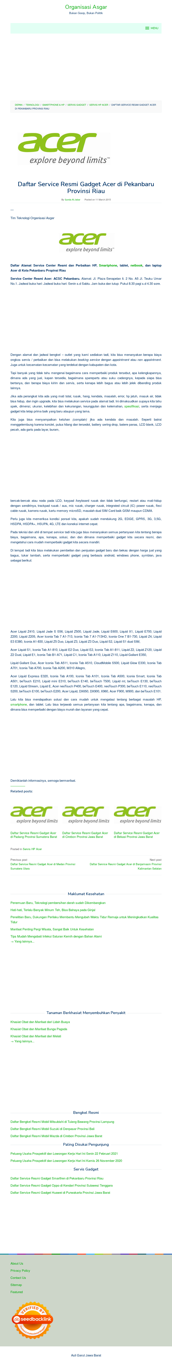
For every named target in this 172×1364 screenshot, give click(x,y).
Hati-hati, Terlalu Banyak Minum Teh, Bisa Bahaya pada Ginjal (52, 910)
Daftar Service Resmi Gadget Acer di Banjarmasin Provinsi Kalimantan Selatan (126, 864)
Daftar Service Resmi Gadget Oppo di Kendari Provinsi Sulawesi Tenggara (61, 1185)
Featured (16, 1292)
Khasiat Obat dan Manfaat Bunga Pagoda (38, 1029)
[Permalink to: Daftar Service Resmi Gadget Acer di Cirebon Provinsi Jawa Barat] (86, 814)
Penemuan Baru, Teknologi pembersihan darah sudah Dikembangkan (58, 902)
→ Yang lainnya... (22, 941)
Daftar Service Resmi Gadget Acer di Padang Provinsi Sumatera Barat (33, 835)
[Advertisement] (86, 67)
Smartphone (108, 265)
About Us (16, 1263)
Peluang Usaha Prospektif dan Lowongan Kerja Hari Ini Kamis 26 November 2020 (66, 1160)
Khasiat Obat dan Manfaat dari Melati (35, 1036)
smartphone (18, 704)
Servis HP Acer (32, 849)
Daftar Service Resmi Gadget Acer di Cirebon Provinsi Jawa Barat (85, 835)
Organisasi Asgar (86, 7)
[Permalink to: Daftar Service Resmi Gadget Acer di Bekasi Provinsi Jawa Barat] (138, 814)
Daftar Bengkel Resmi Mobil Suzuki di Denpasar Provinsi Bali (52, 1128)
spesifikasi (131, 406)
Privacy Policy (20, 1270)
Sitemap (16, 1284)
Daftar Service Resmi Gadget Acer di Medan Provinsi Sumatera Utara (42, 864)
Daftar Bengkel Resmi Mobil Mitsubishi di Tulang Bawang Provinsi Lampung (62, 1121)
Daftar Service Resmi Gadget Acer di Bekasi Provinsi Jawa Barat (137, 835)
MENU (154, 28)
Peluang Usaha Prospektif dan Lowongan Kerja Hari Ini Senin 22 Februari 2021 (64, 1153)
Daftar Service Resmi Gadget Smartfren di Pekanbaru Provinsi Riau (56, 1178)
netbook (136, 265)
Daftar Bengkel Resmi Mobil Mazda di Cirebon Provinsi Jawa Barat (56, 1136)
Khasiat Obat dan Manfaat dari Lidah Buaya (40, 1021)
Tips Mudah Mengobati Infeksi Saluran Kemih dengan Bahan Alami (56, 936)
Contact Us (18, 1277)
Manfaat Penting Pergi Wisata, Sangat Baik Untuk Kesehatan (52, 929)
